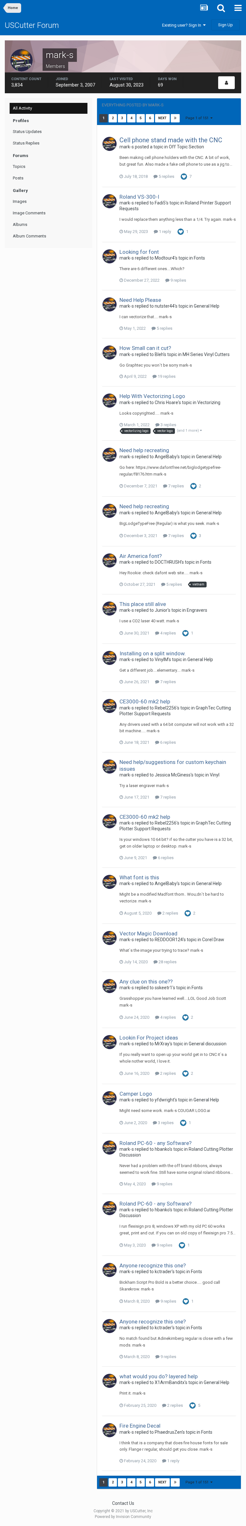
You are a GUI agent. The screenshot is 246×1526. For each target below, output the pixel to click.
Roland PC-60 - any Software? (155, 1143)
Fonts (199, 258)
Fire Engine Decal (139, 1425)
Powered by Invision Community (123, 1516)
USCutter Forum (32, 25)
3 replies (168, 424)
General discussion (207, 1043)
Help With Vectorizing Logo (152, 396)
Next (162, 118)
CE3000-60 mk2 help (144, 701)
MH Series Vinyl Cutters (206, 354)
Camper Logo (135, 1094)
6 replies (167, 742)
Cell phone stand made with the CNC (170, 140)
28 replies (167, 961)
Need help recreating (144, 450)
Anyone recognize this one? (152, 1265)
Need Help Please (140, 300)
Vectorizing (208, 402)
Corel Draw (213, 939)
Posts (18, 178)
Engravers (197, 610)
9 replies (177, 280)
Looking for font (139, 252)
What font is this (139, 877)
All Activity (22, 108)
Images (20, 201)
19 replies (166, 376)
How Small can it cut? (145, 348)
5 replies (166, 176)
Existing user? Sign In (182, 25)
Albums (20, 224)
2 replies (169, 913)
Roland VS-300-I (139, 197)
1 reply (164, 231)
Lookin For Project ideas (148, 1037)
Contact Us (123, 1503)
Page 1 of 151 (197, 118)
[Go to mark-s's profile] (109, 144)
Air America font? (140, 556)
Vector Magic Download (148, 933)
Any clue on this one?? (146, 981)
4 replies (167, 633)
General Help (206, 306)
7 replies (175, 486)
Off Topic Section (186, 146)
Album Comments (29, 236)
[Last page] (175, 118)
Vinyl (214, 774)
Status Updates (27, 131)
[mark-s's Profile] (226, 82)
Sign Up (225, 24)
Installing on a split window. (152, 653)
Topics (19, 166)
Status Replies (26, 143)
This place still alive (142, 604)
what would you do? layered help (158, 1376)
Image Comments (29, 213)
